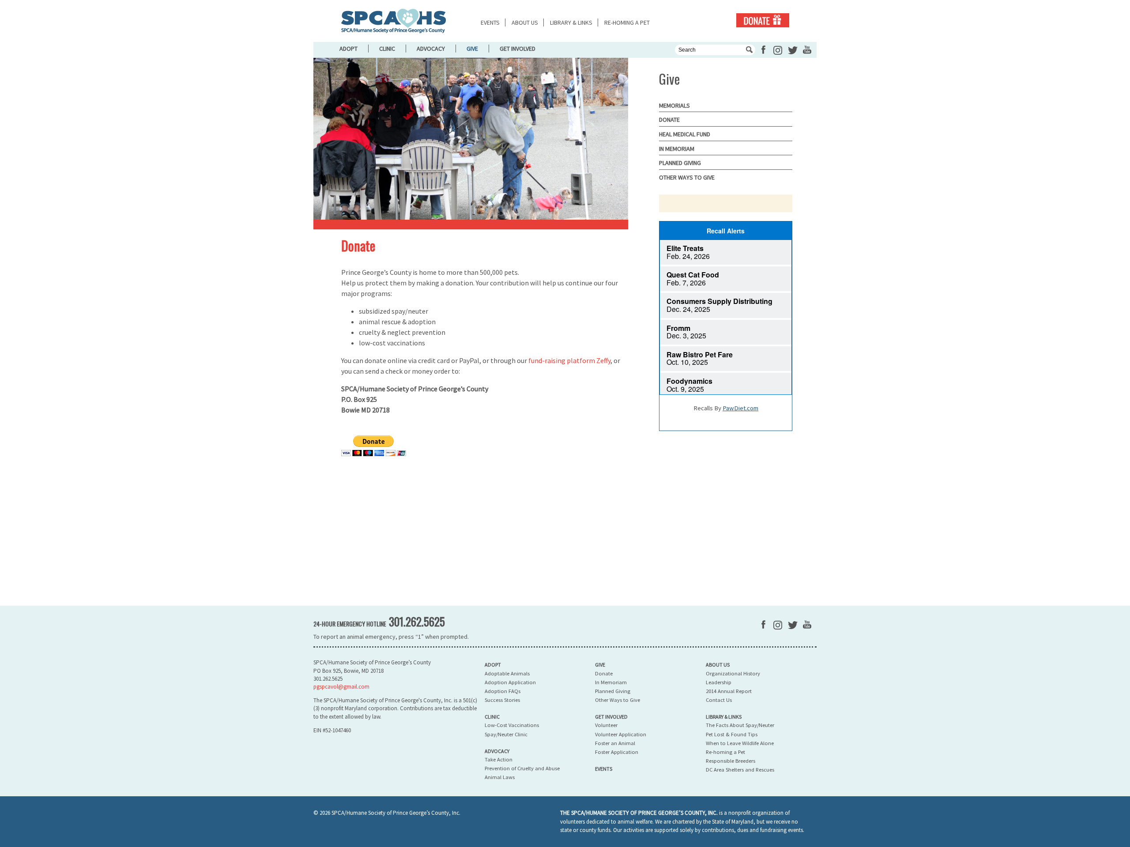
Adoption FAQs (502, 691)
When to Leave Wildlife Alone (740, 743)
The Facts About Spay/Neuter (740, 725)
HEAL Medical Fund (684, 134)
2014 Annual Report (729, 691)
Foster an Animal (615, 743)
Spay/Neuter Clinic (506, 734)
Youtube (807, 49)
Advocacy (431, 48)
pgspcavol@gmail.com (341, 686)
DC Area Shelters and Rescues (740, 769)
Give (472, 48)
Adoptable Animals (507, 673)
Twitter (793, 50)
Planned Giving (680, 163)
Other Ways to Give (687, 177)
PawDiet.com (740, 408)
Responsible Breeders (730, 760)
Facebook (763, 49)
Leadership (718, 682)
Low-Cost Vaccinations (512, 725)
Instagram (778, 50)
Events (490, 22)
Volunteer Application (620, 734)
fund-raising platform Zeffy (569, 360)
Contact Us (719, 700)
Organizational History (733, 673)
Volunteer (606, 725)
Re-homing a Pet (627, 22)
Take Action (498, 759)
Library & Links (571, 22)
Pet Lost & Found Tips (731, 734)
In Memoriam (676, 149)
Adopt (348, 48)
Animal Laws (500, 777)
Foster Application (616, 752)
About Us (525, 22)
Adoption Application (510, 682)
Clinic (387, 48)
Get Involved (517, 48)
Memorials (674, 105)
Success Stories (502, 700)
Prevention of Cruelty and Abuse (522, 768)
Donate (762, 20)
